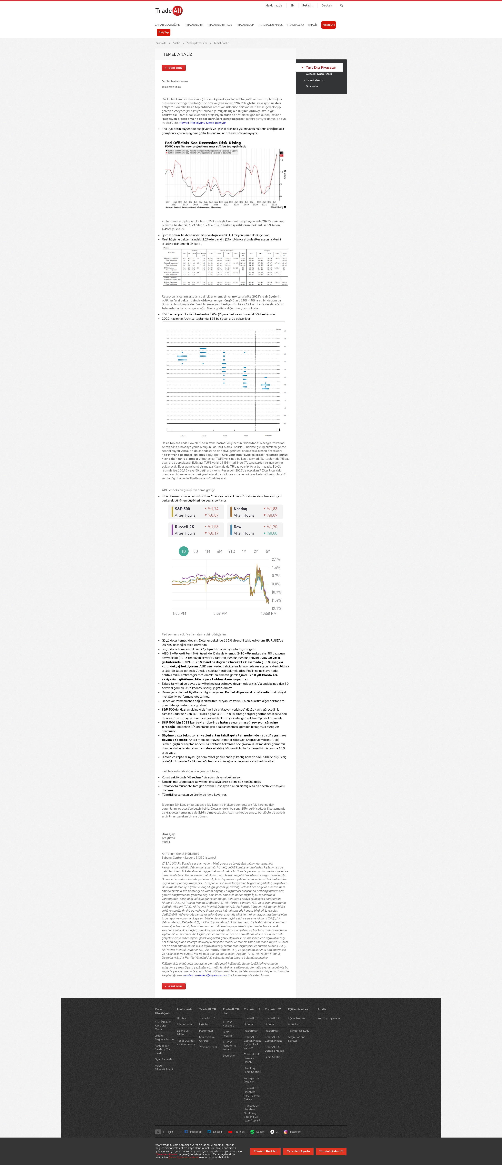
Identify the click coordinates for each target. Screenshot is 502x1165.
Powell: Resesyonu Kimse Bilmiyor (202, 123)
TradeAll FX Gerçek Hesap (273, 1039)
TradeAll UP (252, 1009)
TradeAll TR (207, 1009)
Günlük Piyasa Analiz (319, 74)
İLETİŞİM (168, 1132)
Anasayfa (161, 43)
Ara (341, 5)
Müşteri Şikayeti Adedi (164, 1067)
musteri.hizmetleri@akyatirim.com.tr (206, 975)
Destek (326, 5)
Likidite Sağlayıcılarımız (164, 1037)
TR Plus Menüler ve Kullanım (229, 1045)
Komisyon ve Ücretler (207, 1039)
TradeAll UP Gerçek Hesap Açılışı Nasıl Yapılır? (252, 1042)
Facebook (195, 1132)
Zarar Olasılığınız (162, 1011)
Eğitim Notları (296, 1018)
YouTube (239, 1132)
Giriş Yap (163, 32)
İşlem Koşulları (228, 1034)
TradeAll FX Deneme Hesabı (275, 1049)
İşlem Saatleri (273, 1057)
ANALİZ (312, 25)
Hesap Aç (329, 25)
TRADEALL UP (245, 25)
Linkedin (218, 1132)
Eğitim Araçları (298, 1009)
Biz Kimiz (182, 1018)
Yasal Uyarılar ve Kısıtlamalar (186, 1042)
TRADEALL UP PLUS (270, 25)
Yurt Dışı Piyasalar (196, 43)
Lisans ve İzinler (183, 1032)
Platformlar (206, 1031)
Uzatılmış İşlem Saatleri (252, 1070)
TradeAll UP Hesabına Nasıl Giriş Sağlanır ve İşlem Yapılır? (252, 1113)
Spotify (260, 1132)
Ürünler (204, 1024)
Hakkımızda (274, 5)
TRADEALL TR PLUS (219, 25)
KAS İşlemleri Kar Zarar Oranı (163, 1025)
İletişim (307, 5)
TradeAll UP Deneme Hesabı (251, 1058)
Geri (174, 68)
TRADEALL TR (194, 25)
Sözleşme (229, 1056)
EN (292, 5)
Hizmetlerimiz (185, 1024)
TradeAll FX (273, 1009)
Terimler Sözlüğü (298, 1031)
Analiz (176, 43)
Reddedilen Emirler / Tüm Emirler (163, 1049)
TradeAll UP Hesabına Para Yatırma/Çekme (252, 1093)
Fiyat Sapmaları (164, 1059)
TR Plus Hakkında (228, 1024)
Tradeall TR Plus (231, 1011)
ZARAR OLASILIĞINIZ (167, 25)
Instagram (295, 1132)
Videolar (293, 1024)
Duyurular (312, 86)
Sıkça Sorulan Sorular (296, 1039)
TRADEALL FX (295, 25)
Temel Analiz (221, 43)
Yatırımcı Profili (208, 1047)
